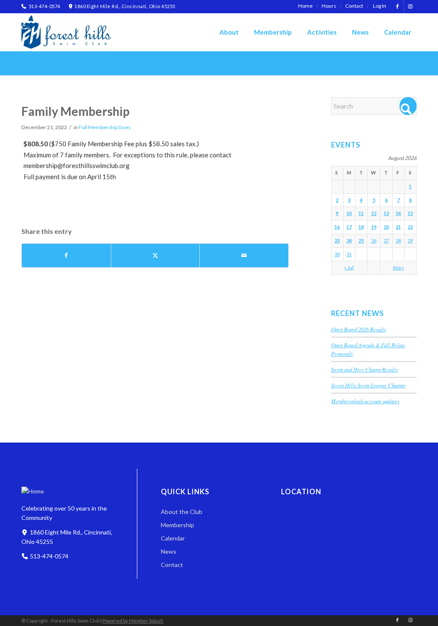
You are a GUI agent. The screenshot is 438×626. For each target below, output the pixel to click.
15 (410, 213)
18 (361, 227)
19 (373, 227)
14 (398, 213)
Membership (177, 525)
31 (349, 254)
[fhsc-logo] (66, 32)
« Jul (349, 267)
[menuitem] (305, 6)
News (168, 551)
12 (373, 213)
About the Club (181, 511)
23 (337, 240)
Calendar (173, 538)
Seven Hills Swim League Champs (368, 385)
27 (386, 240)
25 (361, 240)
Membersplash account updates (365, 401)
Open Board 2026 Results (358, 329)
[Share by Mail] (244, 255)
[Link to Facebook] (397, 6)
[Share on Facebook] (66, 255)
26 (373, 240)
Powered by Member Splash (133, 620)
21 (398, 227)
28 (398, 240)
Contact (172, 564)
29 (410, 240)
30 (337, 254)
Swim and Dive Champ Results (364, 369)
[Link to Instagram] (410, 6)
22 (410, 227)
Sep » (398, 267)
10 (349, 213)
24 (349, 240)
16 (337, 227)
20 (386, 227)
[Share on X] (155, 255)
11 (361, 213)
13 (386, 213)
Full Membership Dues (105, 127)
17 (349, 227)
